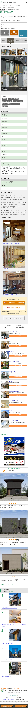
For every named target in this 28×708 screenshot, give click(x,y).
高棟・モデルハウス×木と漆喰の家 (11, 243)
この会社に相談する (7, 706)
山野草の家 (5, 268)
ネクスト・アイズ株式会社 (9, 699)
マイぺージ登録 (21, 706)
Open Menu (26, 2)
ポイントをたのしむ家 (7, 660)
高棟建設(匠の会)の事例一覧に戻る (14, 318)
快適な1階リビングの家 (7, 643)
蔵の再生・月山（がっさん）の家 (11, 294)
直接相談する (23, 34)
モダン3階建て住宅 (6, 676)
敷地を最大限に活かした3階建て (9, 608)
